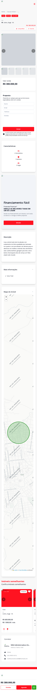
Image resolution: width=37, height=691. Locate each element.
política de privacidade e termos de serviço (16, 135)
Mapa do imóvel (10, 292)
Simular (18, 223)
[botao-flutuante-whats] (34, 687)
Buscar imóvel (11, 12)
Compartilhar (21, 28)
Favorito (32, 28)
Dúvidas (8, 687)
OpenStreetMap (23, 570)
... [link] (18, 12)
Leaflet (15, 570)
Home (3, 12)
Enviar (18, 129)
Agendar (24, 687)
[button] (3, 51)
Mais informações (10, 269)
